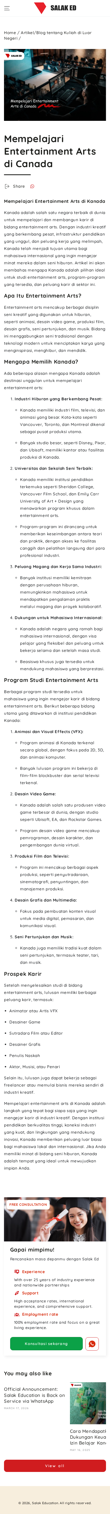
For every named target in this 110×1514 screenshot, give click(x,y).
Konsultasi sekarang (46, 1343)
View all (55, 1465)
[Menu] (7, 8)
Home (10, 32)
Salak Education (45, 1503)
